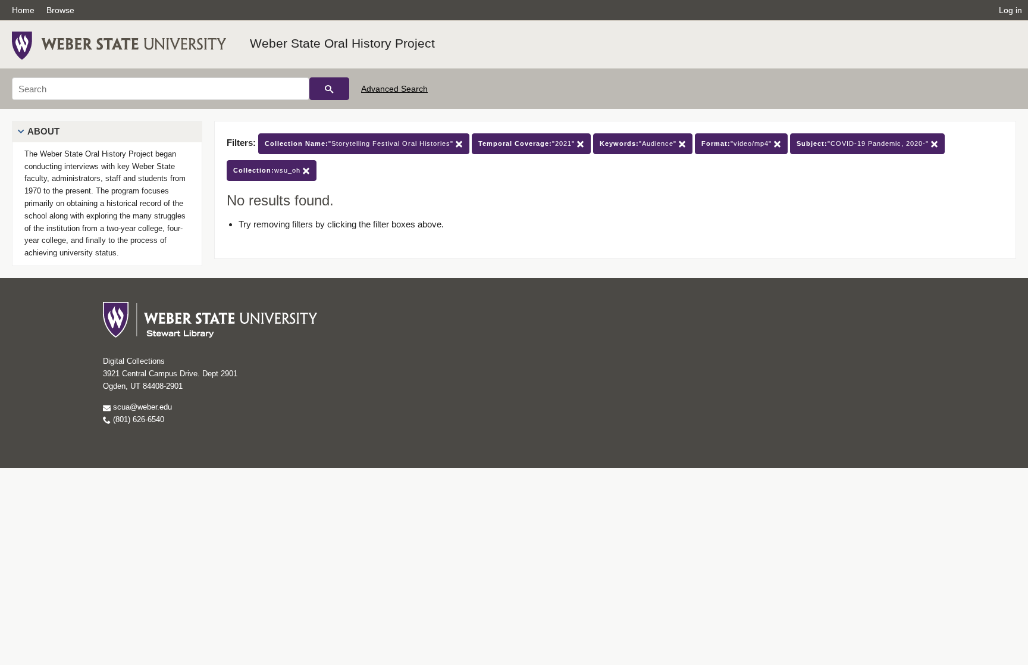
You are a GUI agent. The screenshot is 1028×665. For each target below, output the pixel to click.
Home (23, 10)
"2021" (527, 143)
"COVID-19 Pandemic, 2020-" (864, 143)
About (43, 131)
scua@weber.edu (141, 406)
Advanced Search (394, 88)
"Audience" (639, 143)
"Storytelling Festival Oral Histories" (360, 143)
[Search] (329, 88)
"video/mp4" (737, 143)
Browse (60, 10)
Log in (1010, 10)
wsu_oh (268, 170)
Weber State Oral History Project (342, 43)
